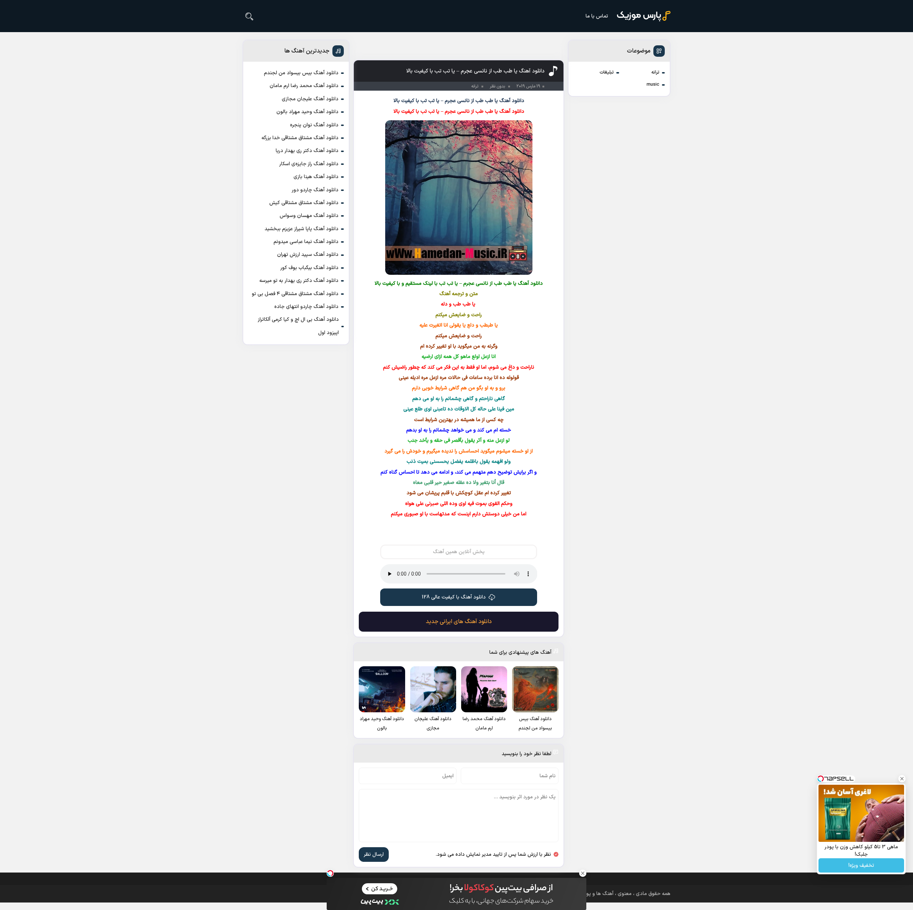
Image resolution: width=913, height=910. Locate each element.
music (653, 84)
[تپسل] (330, 873)
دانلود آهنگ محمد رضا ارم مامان (304, 86)
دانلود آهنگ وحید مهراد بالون (307, 112)
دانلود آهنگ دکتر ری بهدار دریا (307, 151)
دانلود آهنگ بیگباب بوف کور (309, 268)
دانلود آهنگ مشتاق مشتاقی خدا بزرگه (299, 138)
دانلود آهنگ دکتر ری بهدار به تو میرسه (298, 280)
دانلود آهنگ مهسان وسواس (309, 215)
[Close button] (902, 778)
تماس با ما (597, 16)
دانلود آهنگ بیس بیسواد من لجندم (301, 73)
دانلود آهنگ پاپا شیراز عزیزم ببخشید (301, 229)
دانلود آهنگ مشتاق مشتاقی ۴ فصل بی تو (295, 294)
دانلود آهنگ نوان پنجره (314, 125)
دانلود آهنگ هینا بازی (316, 177)
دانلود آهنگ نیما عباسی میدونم (306, 242)
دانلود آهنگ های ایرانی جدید (459, 621)
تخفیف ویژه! (861, 865)
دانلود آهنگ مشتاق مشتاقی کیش (303, 203)
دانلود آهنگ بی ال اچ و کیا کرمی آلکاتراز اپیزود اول (298, 326)
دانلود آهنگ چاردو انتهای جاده (306, 306)
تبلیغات (607, 72)
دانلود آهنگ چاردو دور (315, 190)
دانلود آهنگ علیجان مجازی (310, 99)
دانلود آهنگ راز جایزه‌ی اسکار (308, 164)
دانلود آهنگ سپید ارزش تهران (307, 254)
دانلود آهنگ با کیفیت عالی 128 (454, 597)
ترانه (655, 72)
